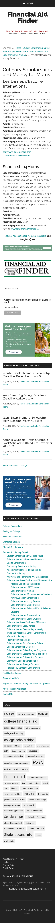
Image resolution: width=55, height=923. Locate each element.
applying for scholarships (26, 714)
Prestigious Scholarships (18, 640)
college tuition (28, 746)
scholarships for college (36, 817)
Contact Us (8, 694)
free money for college (31, 783)
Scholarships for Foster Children (26, 615)
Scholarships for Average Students (23, 664)
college (43, 713)
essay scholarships (35, 756)
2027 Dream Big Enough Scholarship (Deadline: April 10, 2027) (25, 397)
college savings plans (33, 728)
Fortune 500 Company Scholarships (23, 668)
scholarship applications (13, 811)
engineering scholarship (13, 756)
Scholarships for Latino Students (26, 619)
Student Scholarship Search (15, 552)
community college (43, 746)
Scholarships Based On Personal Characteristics (29, 580)
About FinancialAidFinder (14, 689)
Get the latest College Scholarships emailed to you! (27, 301)
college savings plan (13, 728)
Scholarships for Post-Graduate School (25, 643)
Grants (14, 788)
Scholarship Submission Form (27, 888)
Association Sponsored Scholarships (24, 570)
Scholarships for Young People (25, 601)
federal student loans (16, 769)
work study (9, 841)
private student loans (14, 799)
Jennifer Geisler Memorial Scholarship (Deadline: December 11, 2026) (26, 374)
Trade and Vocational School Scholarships (26, 633)
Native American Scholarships (25, 598)
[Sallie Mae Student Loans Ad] (27, 250)
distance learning (18, 751)
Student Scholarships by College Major (25, 556)
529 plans (9, 714)
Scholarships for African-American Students (31, 594)
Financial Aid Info (11, 678)
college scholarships (19, 740)
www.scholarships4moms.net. (25, 229)
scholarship (29, 805)
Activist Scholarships (17, 573)
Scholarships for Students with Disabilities (27, 654)
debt (6, 751)
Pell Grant (29, 793)
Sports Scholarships (16, 563)
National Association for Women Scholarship (25, 236)
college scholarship (13, 733)
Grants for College (11, 542)
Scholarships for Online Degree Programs (26, 650)
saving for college (12, 805)
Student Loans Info (18, 835)
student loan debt (36, 828)
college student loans (12, 746)
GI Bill (45, 783)
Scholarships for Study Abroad (21, 626)
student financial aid (13, 823)
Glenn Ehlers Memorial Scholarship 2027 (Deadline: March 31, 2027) (24, 419)
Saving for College (11, 531)
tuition (38, 835)
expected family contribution (16, 763)
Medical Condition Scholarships (25, 584)
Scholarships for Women (22, 591)
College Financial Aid (12, 526)
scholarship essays (34, 811)
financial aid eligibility (11, 783)
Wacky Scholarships (16, 636)
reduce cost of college (37, 800)
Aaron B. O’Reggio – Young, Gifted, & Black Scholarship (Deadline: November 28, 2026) (27, 443)
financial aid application (37, 777)
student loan (30, 823)
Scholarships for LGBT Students (26, 587)
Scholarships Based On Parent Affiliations (26, 622)
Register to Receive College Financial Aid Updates (26, 683)
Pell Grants (43, 794)
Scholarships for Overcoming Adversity (25, 629)
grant (5, 788)
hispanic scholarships (29, 788)
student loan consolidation (14, 828)
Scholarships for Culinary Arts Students (25, 657)
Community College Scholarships (22, 661)
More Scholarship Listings (15, 465)
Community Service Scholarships (22, 566)
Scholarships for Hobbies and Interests (25, 559)
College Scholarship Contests (21, 647)
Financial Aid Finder (27, 17)
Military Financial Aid (12, 536)
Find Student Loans (12, 673)
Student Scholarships (13, 547)
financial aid (14, 776)
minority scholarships (12, 794)
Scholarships (13, 817)
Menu (29, 3)
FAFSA (38, 762)
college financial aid (20, 721)
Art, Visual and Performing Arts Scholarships (27, 577)
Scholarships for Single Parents (25, 605)
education (33, 751)
